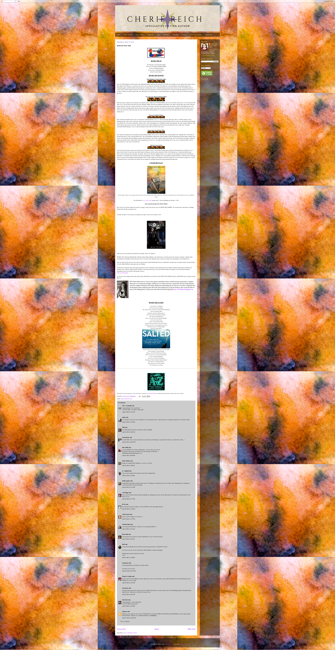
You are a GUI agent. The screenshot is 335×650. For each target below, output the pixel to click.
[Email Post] (139, 396)
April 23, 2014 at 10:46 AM (129, 618)
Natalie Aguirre (126, 481)
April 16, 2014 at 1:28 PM (128, 465)
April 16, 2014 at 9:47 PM (128, 519)
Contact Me (208, 35)
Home (118, 35)
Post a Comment (124, 621)
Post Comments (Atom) (130, 633)
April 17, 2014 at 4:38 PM (128, 557)
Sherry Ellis (125, 534)
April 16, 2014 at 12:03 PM (128, 442)
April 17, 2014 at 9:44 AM (128, 529)
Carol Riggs (125, 492)
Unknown (124, 611)
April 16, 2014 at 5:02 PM (128, 509)
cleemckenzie (125, 437)
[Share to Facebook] (148, 396)
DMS (123, 544)
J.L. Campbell (125, 471)
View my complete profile (207, 55)
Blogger (182, 644)
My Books (166, 35)
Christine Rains (126, 524)
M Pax (124, 504)
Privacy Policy (140, 35)
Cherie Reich (214, 44)
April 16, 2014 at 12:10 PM (128, 455)
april (122, 398)
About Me (150, 35)
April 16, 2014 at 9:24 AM (128, 422)
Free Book (175, 35)
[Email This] (143, 396)
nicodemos (170, 644)
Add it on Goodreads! (122, 273)
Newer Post (121, 629)
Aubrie (123, 417)
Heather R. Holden (127, 576)
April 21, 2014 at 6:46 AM (128, 582)
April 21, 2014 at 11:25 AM (128, 594)
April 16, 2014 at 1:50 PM (128, 475)
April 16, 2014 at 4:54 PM (128, 487)
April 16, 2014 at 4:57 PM (128, 499)
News (158, 35)
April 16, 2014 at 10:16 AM (128, 432)
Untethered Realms (196, 35)
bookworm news (128, 398)
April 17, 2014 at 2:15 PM (128, 539)
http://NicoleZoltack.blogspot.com (183, 289)
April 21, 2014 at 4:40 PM (128, 606)
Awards (184, 35)
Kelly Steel (125, 600)
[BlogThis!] (144, 396)
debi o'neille (125, 447)
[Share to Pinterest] (149, 396)
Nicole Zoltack (126, 461)
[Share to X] (146, 396)
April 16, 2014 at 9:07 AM (128, 412)
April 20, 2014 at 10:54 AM (129, 571)
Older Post (191, 629)
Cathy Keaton (125, 514)
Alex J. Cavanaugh (126, 405)
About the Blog (128, 35)
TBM (123, 427)
